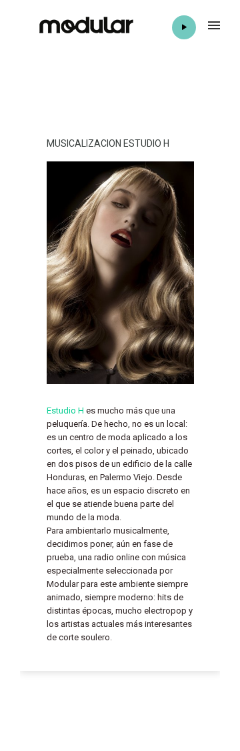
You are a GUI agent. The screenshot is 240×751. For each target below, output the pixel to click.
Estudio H (65, 411)
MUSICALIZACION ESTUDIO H (108, 143)
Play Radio (184, 27)
